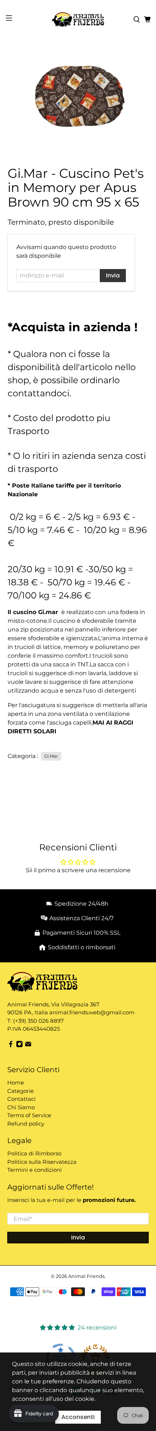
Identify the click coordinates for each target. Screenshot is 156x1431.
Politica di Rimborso (34, 1153)
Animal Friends (86, 1276)
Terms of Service (29, 1115)
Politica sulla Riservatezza (42, 1161)
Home (15, 1082)
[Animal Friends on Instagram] (19, 1045)
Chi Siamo (21, 1107)
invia (78, 1237)
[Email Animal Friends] (28, 1045)
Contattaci (21, 1098)
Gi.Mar (51, 756)
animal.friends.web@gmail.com (92, 1012)
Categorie (20, 1090)
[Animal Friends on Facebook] (10, 1045)
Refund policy (25, 1123)
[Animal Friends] (78, 19)
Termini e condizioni (34, 1169)
